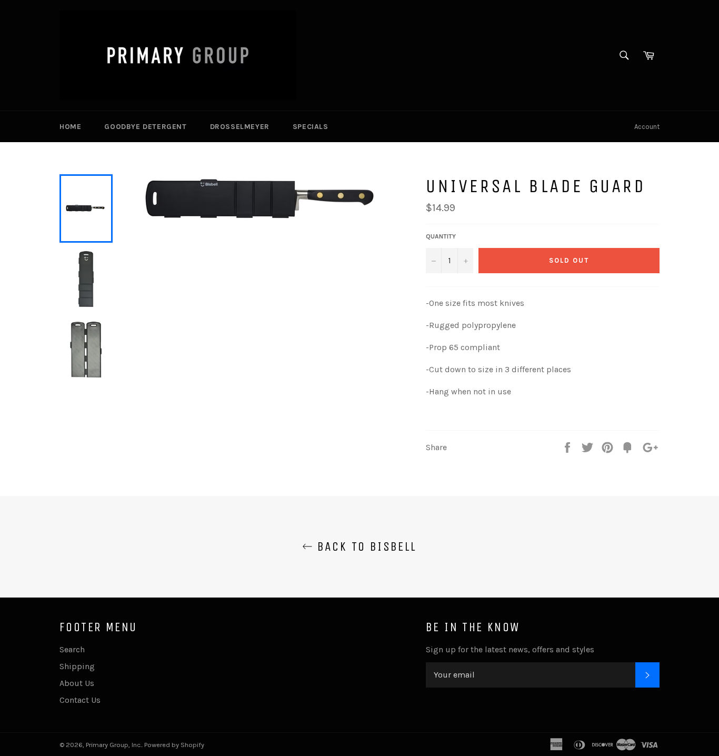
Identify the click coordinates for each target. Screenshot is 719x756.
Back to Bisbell (364, 546)
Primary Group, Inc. (114, 745)
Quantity (441, 236)
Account (647, 127)
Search (72, 649)
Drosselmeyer (239, 126)
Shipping (77, 666)
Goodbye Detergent (145, 126)
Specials (310, 126)
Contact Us (80, 700)
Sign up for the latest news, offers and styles (510, 649)
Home (70, 126)
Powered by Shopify (174, 745)
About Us (76, 683)
